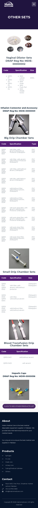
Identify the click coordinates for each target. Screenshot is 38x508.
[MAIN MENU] (34, 4)
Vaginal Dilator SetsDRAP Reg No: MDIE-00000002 (19, 60)
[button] (19, 406)
